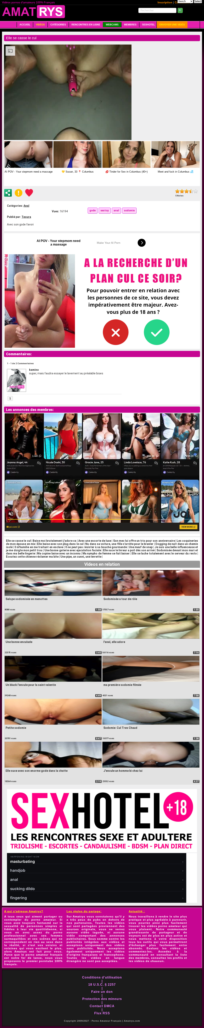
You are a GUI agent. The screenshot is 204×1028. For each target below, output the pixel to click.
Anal (26, 205)
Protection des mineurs (102, 999)
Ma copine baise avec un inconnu (58, 553)
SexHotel (148, 24)
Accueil (25, 24)
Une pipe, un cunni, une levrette (80, 556)
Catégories (58, 24)
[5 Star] (195, 191)
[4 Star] (191, 191)
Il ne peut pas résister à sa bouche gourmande (96, 547)
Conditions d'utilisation (102, 977)
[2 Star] (182, 191)
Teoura (26, 216)
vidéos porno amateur (164, 926)
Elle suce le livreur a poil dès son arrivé (129, 550)
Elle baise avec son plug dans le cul (60, 544)
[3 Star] (186, 191)
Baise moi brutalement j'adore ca (54, 540)
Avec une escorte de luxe (94, 540)
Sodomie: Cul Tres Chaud (120, 727)
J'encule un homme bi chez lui (122, 770)
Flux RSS (102, 1013)
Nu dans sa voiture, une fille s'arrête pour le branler (119, 544)
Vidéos (40, 24)
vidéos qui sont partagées (96, 924)
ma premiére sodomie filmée (122, 684)
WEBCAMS (112, 24)
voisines (10, 948)
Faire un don (102, 991)
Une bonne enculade (19, 642)
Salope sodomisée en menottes (27, 599)
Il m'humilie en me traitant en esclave (39, 547)
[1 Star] (177, 191)
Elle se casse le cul (18, 540)
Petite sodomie (16, 727)
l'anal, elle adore (114, 642)
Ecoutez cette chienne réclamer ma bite (32, 556)
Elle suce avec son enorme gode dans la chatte (37, 770)
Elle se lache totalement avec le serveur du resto (164, 553)
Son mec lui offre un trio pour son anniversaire (144, 540)
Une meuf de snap (141, 547)
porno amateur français (44, 954)
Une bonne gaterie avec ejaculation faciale (72, 550)
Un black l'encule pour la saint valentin (31, 684)
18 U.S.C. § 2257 (102, 984)
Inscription (165, 2)
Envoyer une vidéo (172, 24)
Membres (130, 24)
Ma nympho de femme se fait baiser (106, 553)
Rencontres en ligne (86, 24)
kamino (34, 369)
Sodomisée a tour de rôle (120, 599)
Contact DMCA (102, 1006)
